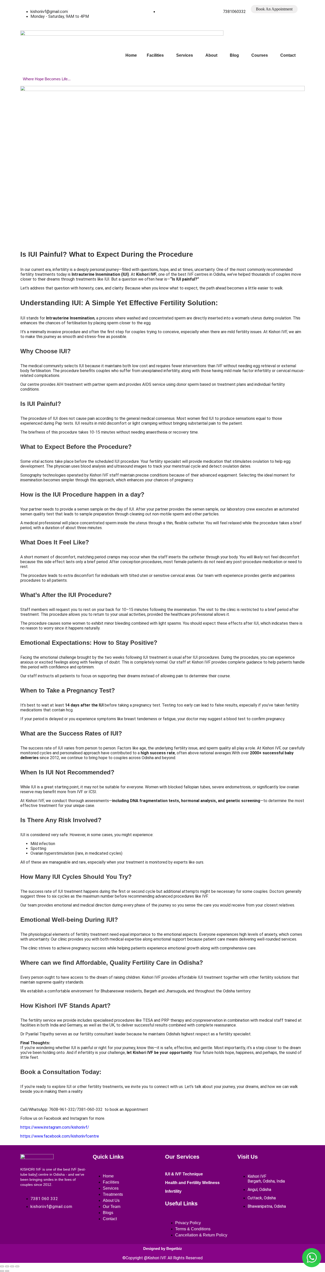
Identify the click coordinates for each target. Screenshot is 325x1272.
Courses (259, 55)
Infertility (173, 1191)
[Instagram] (44, 1224)
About (211, 55)
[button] (156, 55)
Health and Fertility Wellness (192, 1183)
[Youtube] (61, 1224)
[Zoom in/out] (2, 1266)
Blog (234, 55)
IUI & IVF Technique (184, 1174)
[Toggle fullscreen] (7, 1266)
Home (131, 55)
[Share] (12, 1266)
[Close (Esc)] (17, 1266)
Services (184, 55)
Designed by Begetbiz (162, 1248)
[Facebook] (26, 1224)
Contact (288, 55)
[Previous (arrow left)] (2, 1271)
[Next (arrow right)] (7, 1271)
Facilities (155, 55)
